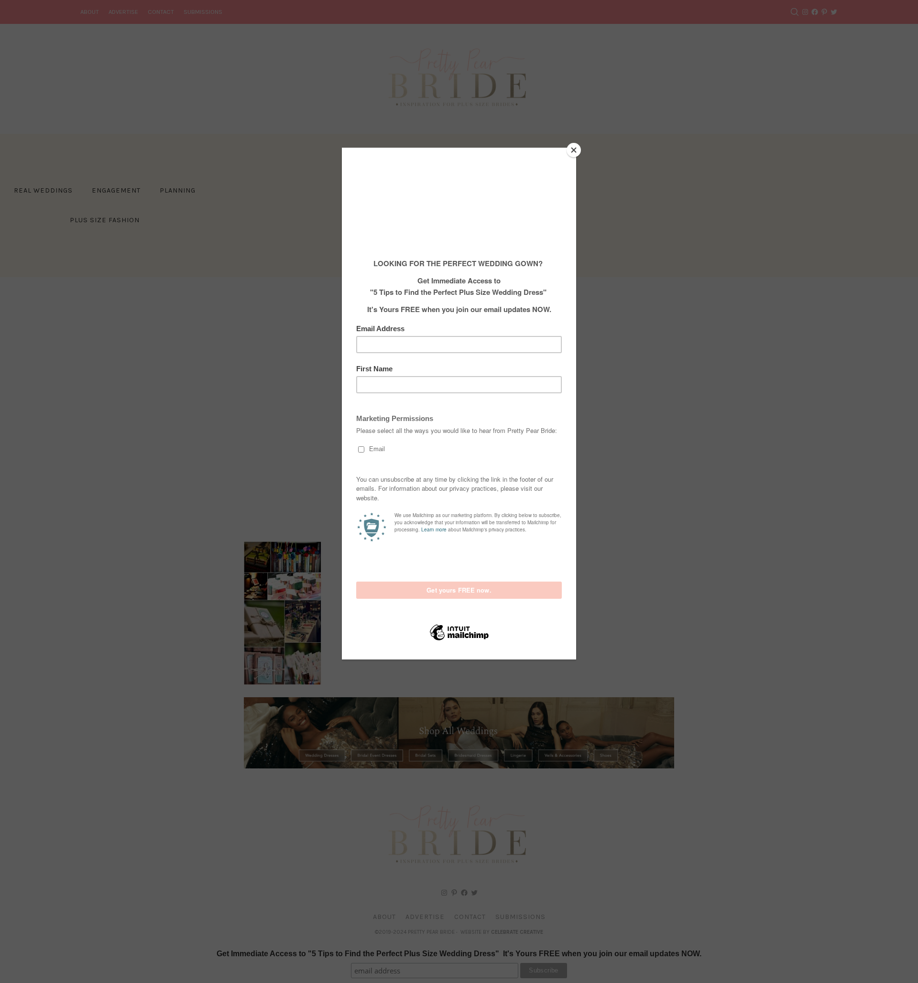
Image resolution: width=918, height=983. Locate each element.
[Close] (574, 150)
